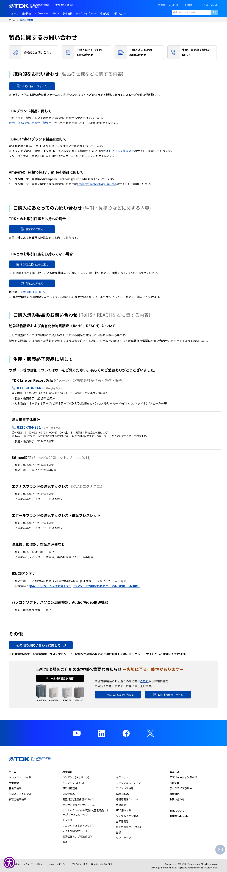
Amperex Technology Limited (96, 184)
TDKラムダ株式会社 (121, 151)
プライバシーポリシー (33, 864)
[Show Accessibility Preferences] (9, 862)
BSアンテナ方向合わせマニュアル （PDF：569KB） (106, 586)
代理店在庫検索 (34, 283)
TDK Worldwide (209, 5)
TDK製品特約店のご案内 (34, 264)
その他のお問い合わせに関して (38, 645)
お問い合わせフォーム (34, 86)
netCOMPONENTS (33, 292)
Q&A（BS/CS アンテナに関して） (50, 586)
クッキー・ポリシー (57, 864)
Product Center (64, 5)
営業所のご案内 (34, 229)
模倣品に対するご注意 (101, 864)
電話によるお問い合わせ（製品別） (31, 123)
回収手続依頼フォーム (170, 694)
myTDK (173, 5)
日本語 (188, 5)
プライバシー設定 (79, 864)
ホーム (12, 19)
